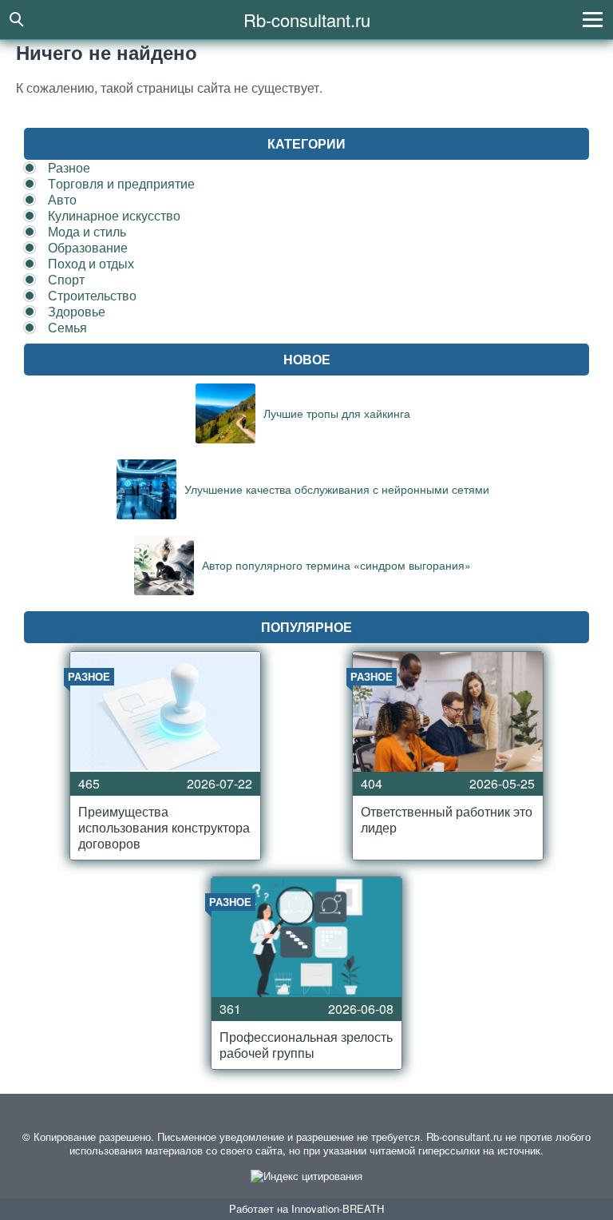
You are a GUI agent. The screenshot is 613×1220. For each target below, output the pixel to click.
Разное (69, 167)
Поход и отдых (91, 263)
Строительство (92, 295)
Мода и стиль (87, 231)
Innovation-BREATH (337, 1208)
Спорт (66, 279)
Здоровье (76, 311)
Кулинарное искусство (114, 215)
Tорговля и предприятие (121, 183)
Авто (62, 199)
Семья (67, 327)
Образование (88, 247)
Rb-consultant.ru (306, 19)
